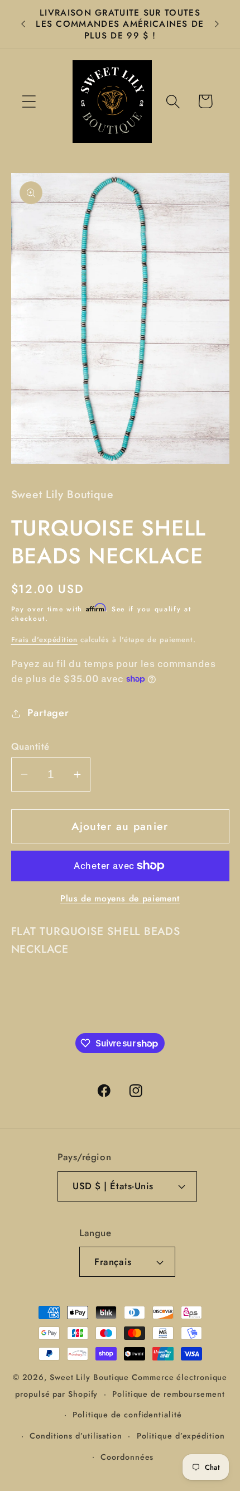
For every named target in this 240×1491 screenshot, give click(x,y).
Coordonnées (126, 1457)
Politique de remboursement (168, 1394)
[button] (29, 101)
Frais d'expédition (44, 639)
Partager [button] (48, 713)
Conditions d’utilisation (76, 1435)
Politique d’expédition (181, 1435)
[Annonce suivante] (217, 24)
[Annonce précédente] (23, 24)
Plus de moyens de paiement (120, 898)
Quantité (30, 746)
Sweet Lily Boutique (89, 1377)
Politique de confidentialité (127, 1414)
